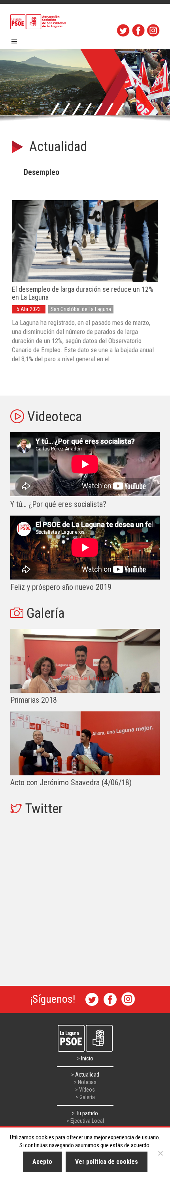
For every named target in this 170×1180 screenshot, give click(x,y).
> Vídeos (85, 1089)
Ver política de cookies (106, 1161)
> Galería (85, 1097)
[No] (160, 1153)
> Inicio (85, 1058)
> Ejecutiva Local (85, 1121)
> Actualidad (85, 1074)
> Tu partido (85, 1113)
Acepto (42, 1161)
